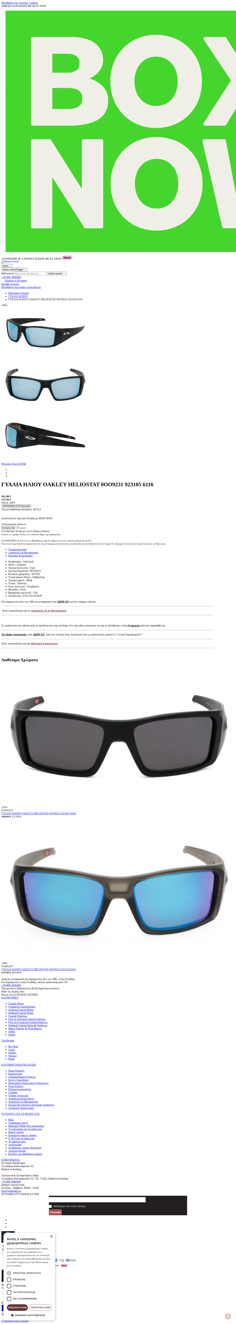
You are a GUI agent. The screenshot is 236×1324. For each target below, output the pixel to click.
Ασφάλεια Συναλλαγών (21, 1098)
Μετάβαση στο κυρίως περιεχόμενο (21, 287)
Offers (11, 1031)
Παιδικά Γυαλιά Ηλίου (20, 1012)
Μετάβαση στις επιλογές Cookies (19, 2)
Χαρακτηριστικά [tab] (17, 549)
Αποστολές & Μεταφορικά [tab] (23, 552)
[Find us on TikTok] (9, 1226)
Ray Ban (13, 1046)
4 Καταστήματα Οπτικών (22, 1076)
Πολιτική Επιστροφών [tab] (20, 555)
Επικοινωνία (15, 1073)
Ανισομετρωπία (17, 1150)
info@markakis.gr (11, 1191)
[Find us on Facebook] (9, 1219)
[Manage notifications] (228, 1316)
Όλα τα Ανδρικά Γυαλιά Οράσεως (27, 1019)
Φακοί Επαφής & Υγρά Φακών (25, 1028)
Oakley (12, 1052)
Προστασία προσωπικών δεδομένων (28, 1083)
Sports (11, 1034)
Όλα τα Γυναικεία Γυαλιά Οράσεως (28, 1022)
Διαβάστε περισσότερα (33, 1265)
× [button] (51, 1236)
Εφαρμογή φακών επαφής (22, 1135)
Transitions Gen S (18, 1122)
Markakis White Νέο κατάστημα (26, 1126)
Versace (12, 1055)
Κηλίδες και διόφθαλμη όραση (25, 1154)
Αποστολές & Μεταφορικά (23, 1101)
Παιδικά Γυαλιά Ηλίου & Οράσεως (27, 1025)
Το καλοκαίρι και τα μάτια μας (25, 1129)
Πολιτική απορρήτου (19, 1089)
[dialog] (29, 1277)
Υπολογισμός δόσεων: (13, 524)
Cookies (12, 1092)
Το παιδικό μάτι (17, 1141)
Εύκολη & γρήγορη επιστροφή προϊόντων (31, 1104)
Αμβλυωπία (14, 1144)
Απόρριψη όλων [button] (40, 1307)
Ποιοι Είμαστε (16, 1070)
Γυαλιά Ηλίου (16, 1003)
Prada (11, 1058)
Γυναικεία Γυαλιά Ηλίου (21, 1006)
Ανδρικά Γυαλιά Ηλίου (21, 1009)
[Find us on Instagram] (9, 1223)
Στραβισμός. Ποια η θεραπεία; (25, 1147)
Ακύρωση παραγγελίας (21, 1108)
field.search (7, 273)
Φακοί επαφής (16, 1132)
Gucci (11, 1049)
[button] (6, 463)
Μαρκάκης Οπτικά (18, 293)
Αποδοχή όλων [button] (17, 1307)
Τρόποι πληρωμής (18, 1095)
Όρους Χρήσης (78, 1206)
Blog (11, 1119)
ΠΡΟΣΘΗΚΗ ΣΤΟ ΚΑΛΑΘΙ (16, 506)
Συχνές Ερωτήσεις (18, 1080)
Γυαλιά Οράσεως (17, 1016)
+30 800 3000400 (11, 985)
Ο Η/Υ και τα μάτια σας (21, 1138)
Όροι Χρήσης (15, 1086)
